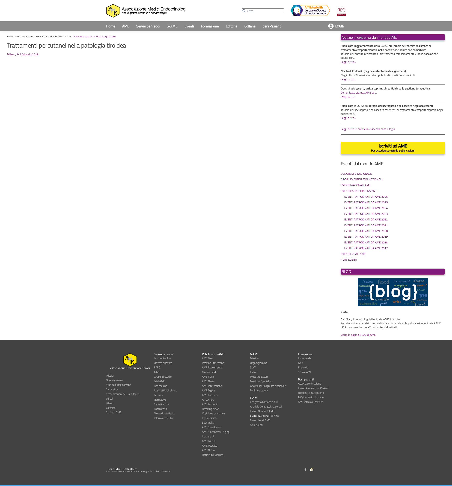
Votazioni (111, 408)
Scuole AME (304, 372)
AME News (208, 381)
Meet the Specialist (261, 381)
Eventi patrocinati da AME (264, 416)
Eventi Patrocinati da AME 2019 (56, 36)
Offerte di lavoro (163, 363)
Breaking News (210, 409)
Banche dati (160, 386)
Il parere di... (208, 436)
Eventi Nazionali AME (355, 185)
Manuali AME (209, 372)
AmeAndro (208, 399)
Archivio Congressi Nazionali (361, 179)
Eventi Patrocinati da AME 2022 (366, 219)
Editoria (231, 26)
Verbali (110, 398)
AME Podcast (209, 445)
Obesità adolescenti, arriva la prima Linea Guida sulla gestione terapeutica (385, 88)
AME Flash (208, 376)
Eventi (189, 26)
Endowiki (303, 367)
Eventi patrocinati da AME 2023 (366, 214)
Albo (156, 372)
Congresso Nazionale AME (264, 402)
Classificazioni (162, 404)
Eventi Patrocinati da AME (27, 36)
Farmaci (158, 395)
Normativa (160, 399)
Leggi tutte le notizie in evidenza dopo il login (368, 129)
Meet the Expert (259, 376)
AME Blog (207, 358)
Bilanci (110, 403)
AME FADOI (208, 441)
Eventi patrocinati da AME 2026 (366, 197)
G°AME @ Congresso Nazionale (268, 386)
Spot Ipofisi (208, 422)
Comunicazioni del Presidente (122, 394)
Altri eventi (256, 425)
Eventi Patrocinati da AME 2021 (366, 225)
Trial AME (159, 381)
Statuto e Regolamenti (118, 385)
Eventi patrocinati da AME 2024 (366, 208)
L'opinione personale (213, 413)
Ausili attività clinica (165, 390)
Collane (249, 26)
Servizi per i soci (148, 26)
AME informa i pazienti (310, 402)
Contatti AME (113, 412)
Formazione (210, 26)
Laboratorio (160, 409)
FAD (300, 363)
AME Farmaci (209, 404)
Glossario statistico (164, 413)
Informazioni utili (163, 418)
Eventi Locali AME (353, 254)
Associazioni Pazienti (309, 383)
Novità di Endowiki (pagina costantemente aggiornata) (373, 71)
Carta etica (112, 389)
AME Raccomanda (212, 367)
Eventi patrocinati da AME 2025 (366, 202)
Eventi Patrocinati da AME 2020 (366, 231)
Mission (110, 375)
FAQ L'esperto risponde (310, 397)
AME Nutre (208, 450)
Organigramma (114, 380)
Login (339, 26)
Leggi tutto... (348, 62)
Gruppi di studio (162, 376)
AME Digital (208, 390)
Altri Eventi (349, 259)
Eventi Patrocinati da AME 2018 (366, 242)
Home (110, 26)
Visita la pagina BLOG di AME (358, 335)
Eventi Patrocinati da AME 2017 (366, 248)
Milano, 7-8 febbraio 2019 (22, 54)
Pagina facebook (259, 390)
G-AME (172, 26)
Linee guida (304, 358)
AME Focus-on (210, 395)
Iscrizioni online (162, 358)
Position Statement (213, 363)
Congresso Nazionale (356, 173)
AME (125, 26)
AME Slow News (211, 427)
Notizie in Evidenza (212, 455)
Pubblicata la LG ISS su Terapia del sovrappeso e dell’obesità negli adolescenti (387, 106)
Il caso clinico (209, 418)
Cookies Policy (130, 469)
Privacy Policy (114, 469)
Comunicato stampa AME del (358, 92)
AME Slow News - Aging (215, 432)
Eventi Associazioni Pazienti (313, 388)
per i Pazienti (272, 26)
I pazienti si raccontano (311, 393)
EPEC (157, 367)
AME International (212, 386)
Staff (252, 367)
